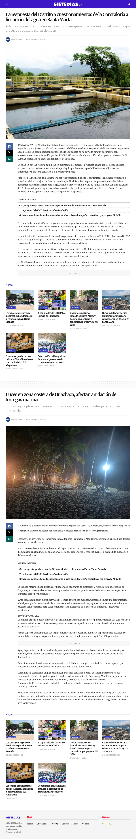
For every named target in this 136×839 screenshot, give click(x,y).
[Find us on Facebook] (102, 823)
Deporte (55, 824)
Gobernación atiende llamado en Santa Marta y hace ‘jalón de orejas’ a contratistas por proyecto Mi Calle (70, 215)
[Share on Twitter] (9, 153)
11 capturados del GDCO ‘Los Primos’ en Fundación (43, 210)
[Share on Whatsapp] (9, 159)
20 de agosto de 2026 (111, 325)
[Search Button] (129, 4)
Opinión (85, 824)
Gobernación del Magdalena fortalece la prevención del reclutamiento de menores (52, 359)
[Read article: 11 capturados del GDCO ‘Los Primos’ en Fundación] (52, 300)
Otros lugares (42, 824)
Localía (11, 307)
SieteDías (18, 39)
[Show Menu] (7, 4)
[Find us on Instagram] (110, 823)
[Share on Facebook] (9, 146)
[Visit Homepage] (68, 4)
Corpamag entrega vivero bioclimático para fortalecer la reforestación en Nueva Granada (62, 205)
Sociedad (65, 824)
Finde (75, 824)
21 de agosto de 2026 (15, 325)
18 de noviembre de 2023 (36, 39)
